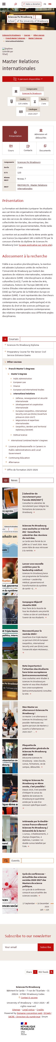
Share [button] (29, 972)
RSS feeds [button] (43, 972)
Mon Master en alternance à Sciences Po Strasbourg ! (35, 710)
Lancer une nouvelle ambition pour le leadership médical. (32, 567)
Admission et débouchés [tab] (41, 136)
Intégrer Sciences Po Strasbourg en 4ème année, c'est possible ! (33, 783)
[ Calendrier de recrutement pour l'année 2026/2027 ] (32, 496)
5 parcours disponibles (28, 79)
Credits (40, 1009)
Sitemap (16, 1009)
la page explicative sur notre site (35, 245)
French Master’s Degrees (15, 38)
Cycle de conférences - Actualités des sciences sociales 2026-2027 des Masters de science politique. (34, 880)
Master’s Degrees (35, 38)
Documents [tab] (45, 150)
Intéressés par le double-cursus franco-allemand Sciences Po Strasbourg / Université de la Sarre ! (35, 826)
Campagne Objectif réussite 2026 (32, 604)
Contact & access (29, 997)
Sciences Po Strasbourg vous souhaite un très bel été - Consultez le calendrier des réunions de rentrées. (35, 532)
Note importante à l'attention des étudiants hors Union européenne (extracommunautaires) (35, 671)
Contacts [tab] (28, 150)
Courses (27, 35)
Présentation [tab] (15, 136)
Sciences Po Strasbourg (11, 35)
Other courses (38, 35)
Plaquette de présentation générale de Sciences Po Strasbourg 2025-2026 (35, 750)
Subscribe (45, 947)
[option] (28, 503)
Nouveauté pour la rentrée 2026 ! (32, 633)
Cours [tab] (11, 150)
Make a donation (32, 4)
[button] (16, 4)
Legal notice (28, 1009)
